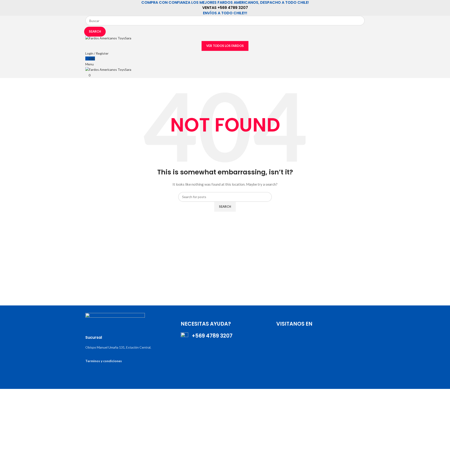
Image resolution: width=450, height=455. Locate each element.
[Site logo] (108, 38)
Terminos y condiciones (103, 361)
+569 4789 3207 (210, 335)
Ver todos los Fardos (225, 46)
